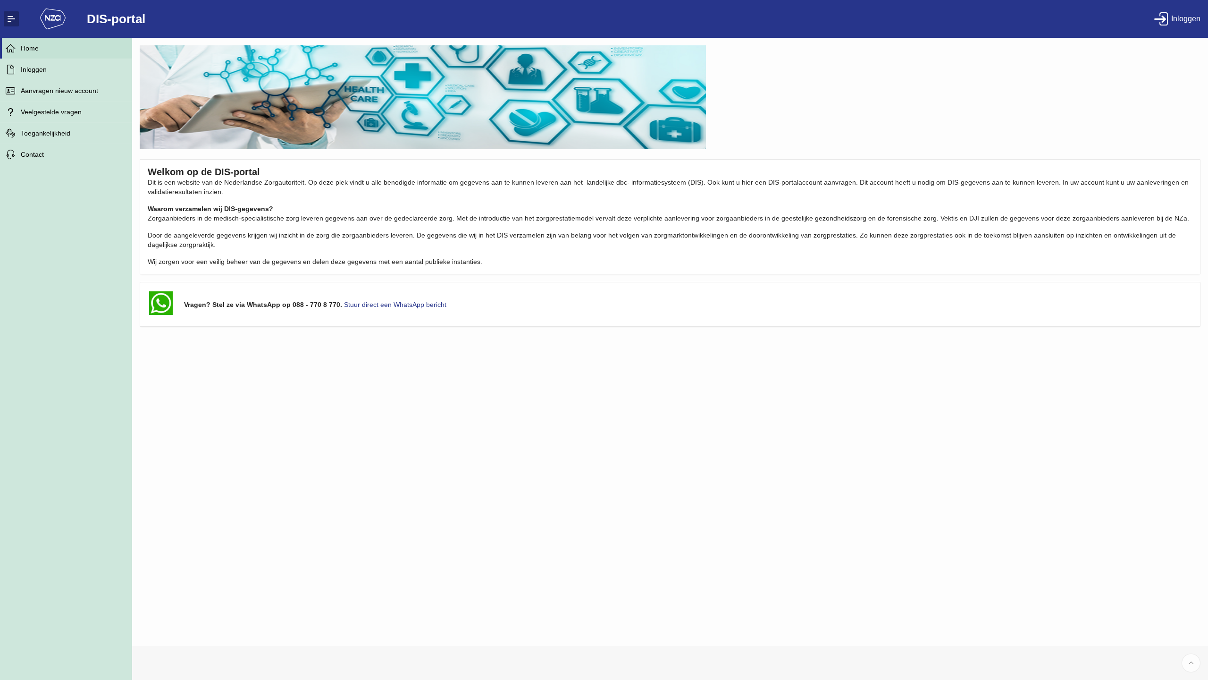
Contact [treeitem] (32, 154)
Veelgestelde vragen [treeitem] (51, 112)
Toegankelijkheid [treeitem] (45, 133)
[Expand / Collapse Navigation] (11, 18)
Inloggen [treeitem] (34, 69)
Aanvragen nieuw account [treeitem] (59, 90)
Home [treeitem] (30, 48)
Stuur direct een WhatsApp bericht (395, 304)
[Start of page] (1191, 663)
